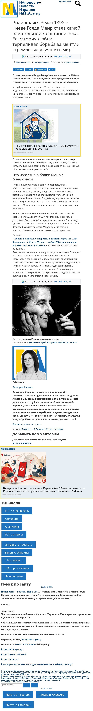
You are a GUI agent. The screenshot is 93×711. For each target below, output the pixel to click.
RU (60, 1)
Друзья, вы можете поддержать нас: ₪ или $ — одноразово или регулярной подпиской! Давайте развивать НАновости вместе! (45, 673)
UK (63, 1)
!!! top (49, 429)
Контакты (35, 671)
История (58, 429)
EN (65, 1)
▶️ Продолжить (41, 70)
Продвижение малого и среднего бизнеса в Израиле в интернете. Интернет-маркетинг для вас (44, 676)
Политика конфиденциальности (16, 671)
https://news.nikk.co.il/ (14, 654)
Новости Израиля (25, 644)
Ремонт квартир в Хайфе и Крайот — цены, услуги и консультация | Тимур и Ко (47, 147)
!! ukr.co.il (26, 429)
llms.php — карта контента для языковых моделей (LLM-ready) (36, 664)
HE (68, 1)
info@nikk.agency (31, 639)
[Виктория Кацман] (29, 378)
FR (70, 1)
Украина (75, 62)
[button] (46, 3)
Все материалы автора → (27, 424)
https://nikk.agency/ (12, 649)
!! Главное (39, 429)
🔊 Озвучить (18, 70)
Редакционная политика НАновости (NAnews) (62, 671)
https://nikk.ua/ (9, 659)
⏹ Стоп (52, 70)
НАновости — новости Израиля (19, 591)
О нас (85, 671)
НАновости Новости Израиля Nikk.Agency (20, 682)
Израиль (67, 62)
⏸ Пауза (29, 70)
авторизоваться (21, 442)
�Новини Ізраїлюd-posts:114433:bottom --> (53, 342)
